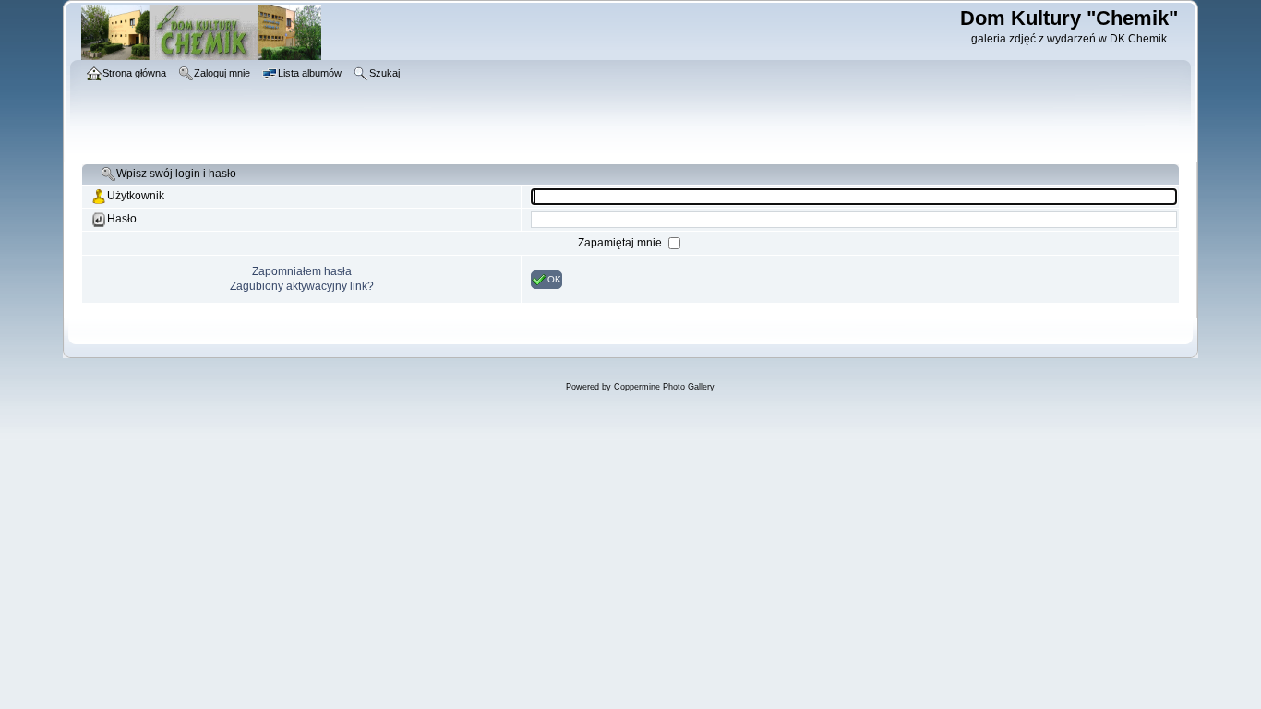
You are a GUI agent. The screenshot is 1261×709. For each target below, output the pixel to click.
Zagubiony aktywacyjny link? (302, 286)
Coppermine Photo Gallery (664, 386)
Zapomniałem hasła (302, 271)
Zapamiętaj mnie (621, 242)
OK (554, 278)
